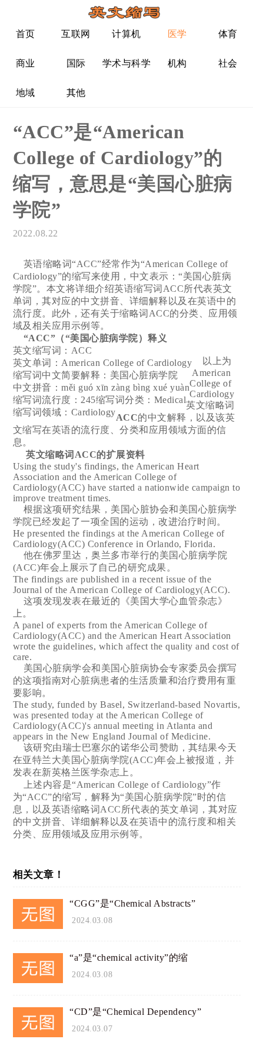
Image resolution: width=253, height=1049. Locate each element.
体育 (228, 34)
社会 (228, 63)
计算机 (126, 34)
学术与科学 (126, 63)
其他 (76, 93)
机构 (177, 63)
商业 (25, 63)
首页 (25, 34)
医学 (177, 34)
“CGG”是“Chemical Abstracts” (132, 903)
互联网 (76, 34)
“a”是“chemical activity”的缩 (128, 958)
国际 (76, 63)
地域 (25, 93)
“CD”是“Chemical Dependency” (135, 1012)
